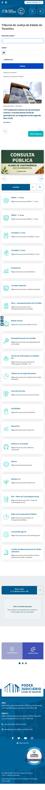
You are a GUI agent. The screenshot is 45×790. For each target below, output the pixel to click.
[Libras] (2, 317)
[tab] (19, 590)
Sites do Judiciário (32, 2)
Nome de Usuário (8, 36)
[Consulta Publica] (22, 162)
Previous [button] (5, 131)
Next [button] (39, 131)
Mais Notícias (36, 134)
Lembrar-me (8, 59)
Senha (4, 48)
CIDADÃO (16, 187)
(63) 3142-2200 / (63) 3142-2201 (15, 724)
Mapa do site (24, 743)
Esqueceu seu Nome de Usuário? (13, 76)
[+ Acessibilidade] (2, 324)
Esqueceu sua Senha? (10, 72)
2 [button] (22, 663)
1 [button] (19, 663)
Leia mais (6, 122)
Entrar (22, 66)
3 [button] (25, 663)
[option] (22, 105)
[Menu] (40, 11)
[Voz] (2, 320)
